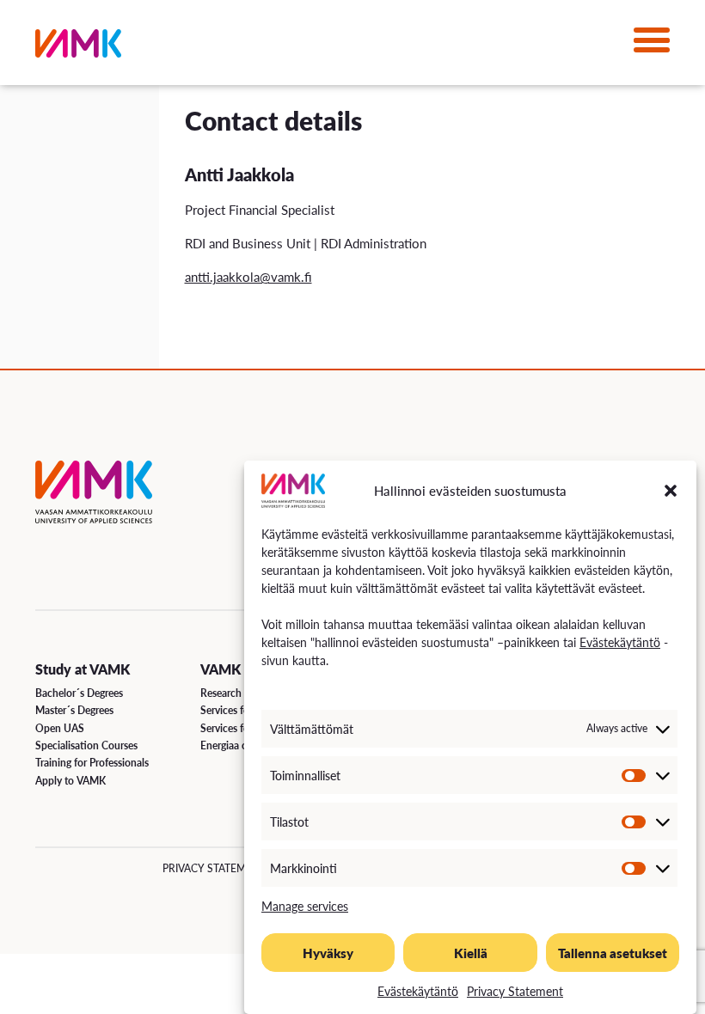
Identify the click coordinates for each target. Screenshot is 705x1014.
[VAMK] (78, 47)
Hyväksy (328, 953)
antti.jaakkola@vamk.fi (248, 276)
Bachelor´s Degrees (79, 693)
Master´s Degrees (74, 710)
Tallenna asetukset (612, 953)
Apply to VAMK (70, 780)
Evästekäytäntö (619, 642)
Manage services (304, 905)
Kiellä (470, 953)
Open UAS (59, 728)
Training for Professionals (92, 762)
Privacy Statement (515, 990)
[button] (670, 490)
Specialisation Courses (86, 745)
